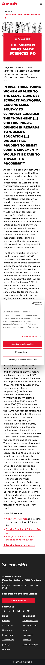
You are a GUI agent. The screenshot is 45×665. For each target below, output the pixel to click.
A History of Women (17, 519)
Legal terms (7, 635)
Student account (30, 620)
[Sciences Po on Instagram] (18, 610)
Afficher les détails (29, 336)
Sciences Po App (30, 644)
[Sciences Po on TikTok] (23, 610)
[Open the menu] (41, 3)
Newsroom (7, 630)
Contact (6, 620)
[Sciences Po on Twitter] (8, 610)
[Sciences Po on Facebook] (13, 610)
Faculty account (30, 625)
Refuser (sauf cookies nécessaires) (22, 360)
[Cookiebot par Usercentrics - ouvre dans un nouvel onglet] (32, 303)
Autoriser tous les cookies (22, 344)
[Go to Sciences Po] (14, 566)
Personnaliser (21, 352)
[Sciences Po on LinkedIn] (3, 610)
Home (6, 11)
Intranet (26, 630)
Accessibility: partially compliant (8, 644)
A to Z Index (7, 625)
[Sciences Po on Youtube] (28, 610)
